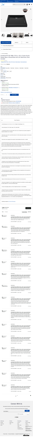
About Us (19, 422)
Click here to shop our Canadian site (14, 102)
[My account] (27, 4)
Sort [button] (3, 211)
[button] (31, 20)
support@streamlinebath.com (10, 1)
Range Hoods (11, 422)
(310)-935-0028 (18, 101)
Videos (18, 426)
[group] (6, 207)
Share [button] (20, 221)
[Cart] (29, 4)
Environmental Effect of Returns (29, 426)
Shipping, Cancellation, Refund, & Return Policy (29, 430)
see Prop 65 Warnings (11, 201)
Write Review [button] (28, 208)
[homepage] (3, 4)
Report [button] (19, 221)
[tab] (24, 212)
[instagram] (16, 417)
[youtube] (17, 417)
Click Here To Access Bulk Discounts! (6, 92)
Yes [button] (17, 221)
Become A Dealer (28, 422)
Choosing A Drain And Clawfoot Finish (28, 428)
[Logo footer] (26, 435)
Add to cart (14, 94)
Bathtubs (2, 422)
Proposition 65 (19, 427)
